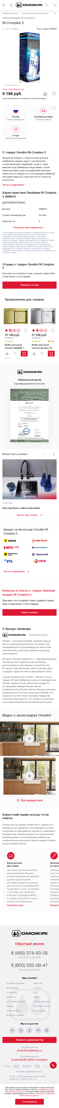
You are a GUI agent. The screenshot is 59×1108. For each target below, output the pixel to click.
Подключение (13, 1011)
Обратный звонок (29, 944)
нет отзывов (12, 29)
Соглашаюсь (29, 1101)
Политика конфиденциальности (29, 1072)
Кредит (10, 1006)
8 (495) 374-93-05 (29, 953)
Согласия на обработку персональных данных (37, 1095)
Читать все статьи (26, 515)
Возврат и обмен (15, 1015)
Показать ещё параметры (28, 227)
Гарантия (37, 983)
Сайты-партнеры (41, 1001)
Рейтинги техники (42, 1006)
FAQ (35, 992)
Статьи (37, 988)
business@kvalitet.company (30, 1059)
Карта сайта (39, 1011)
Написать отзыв (29, 285)
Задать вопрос (29, 612)
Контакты (11, 997)
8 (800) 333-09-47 (29, 965)
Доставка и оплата (16, 1001)
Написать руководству (29, 1040)
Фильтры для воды (10, 13)
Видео (36, 997)
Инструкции (12, 988)
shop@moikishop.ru (29, 1050)
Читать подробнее (14, 571)
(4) (53, 341)
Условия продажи (15, 983)
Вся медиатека (32, 800)
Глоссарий (12, 992)
